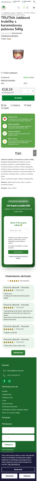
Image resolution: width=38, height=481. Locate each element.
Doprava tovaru (7, 404)
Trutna (9, 39)
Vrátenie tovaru (7, 397)
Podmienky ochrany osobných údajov (15, 410)
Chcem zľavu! (18, 252)
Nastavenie (18, 469)
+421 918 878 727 (13, 375)
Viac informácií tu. (14, 464)
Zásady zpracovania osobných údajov (18, 257)
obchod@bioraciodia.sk (15, 371)
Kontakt (4, 391)
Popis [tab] (18, 153)
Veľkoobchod (6, 394)
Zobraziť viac (18, 353)
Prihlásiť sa (9, 445)
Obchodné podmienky (9, 407)
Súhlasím (27, 476)
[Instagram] (9, 381)
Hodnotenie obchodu (18, 276)
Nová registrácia (8, 450)
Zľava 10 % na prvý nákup (11, 413)
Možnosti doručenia (8, 80)
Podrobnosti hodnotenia (9, 36)
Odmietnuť (9, 476)
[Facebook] (4, 381)
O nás (4, 401)
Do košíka (18, 98)
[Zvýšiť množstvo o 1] (32, 91)
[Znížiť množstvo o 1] (22, 91)
